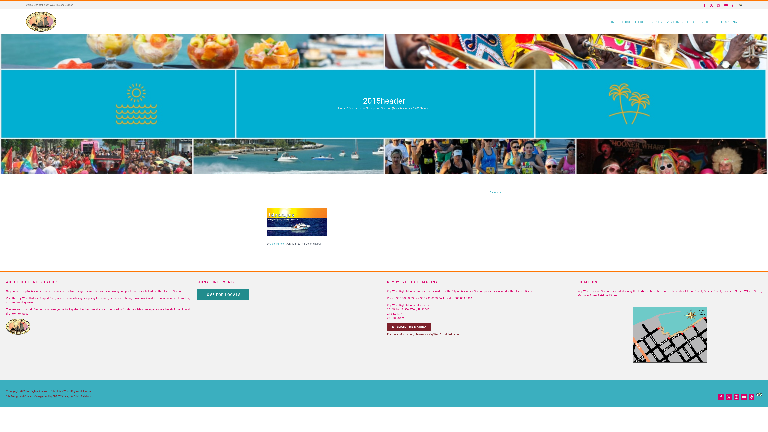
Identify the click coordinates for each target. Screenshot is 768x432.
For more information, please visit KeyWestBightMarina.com (424, 334)
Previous (495, 192)
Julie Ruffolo (277, 243)
